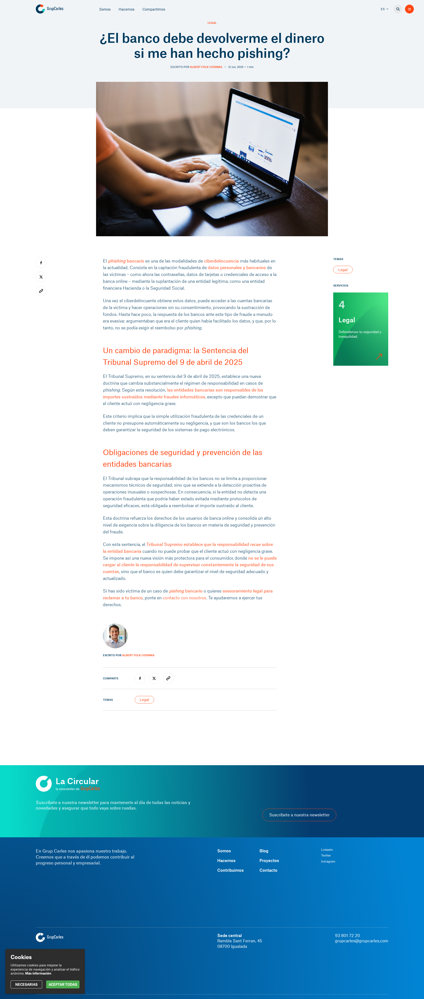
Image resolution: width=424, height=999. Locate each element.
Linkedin (327, 849)
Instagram (328, 861)
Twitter (326, 855)
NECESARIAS (26, 984)
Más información (38, 973)
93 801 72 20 (347, 935)
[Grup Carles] (57, 9)
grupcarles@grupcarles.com (361, 940)
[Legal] (360, 329)
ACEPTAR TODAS (63, 984)
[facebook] (140, 678)
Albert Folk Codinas (206, 67)
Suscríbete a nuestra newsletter (299, 814)
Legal (212, 22)
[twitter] (154, 678)
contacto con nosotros (184, 597)
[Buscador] (398, 9)
